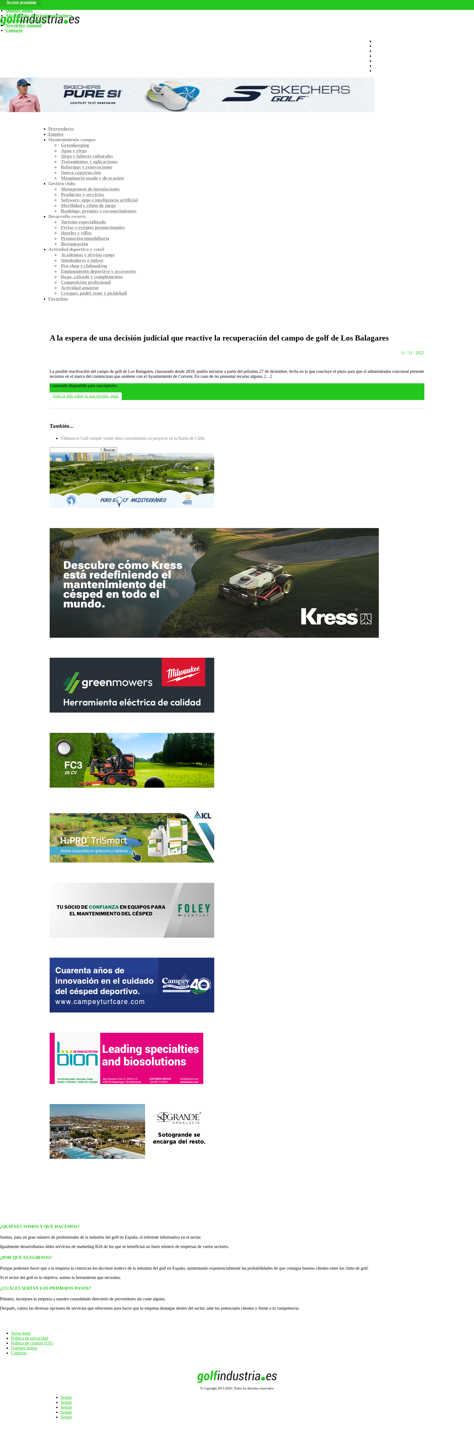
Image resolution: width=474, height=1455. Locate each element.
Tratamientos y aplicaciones (89, 161)
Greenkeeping (75, 145)
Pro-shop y (84, 265)
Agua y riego (74, 150)
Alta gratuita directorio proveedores (38, 15)
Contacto (13, 30)
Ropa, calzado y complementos (92, 276)
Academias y (88, 254)
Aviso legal (20, 1333)
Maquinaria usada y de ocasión (92, 178)
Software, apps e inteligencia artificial (99, 200)
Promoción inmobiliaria (85, 238)
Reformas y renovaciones (86, 167)
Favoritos (58, 298)
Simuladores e (82, 260)
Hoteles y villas (76, 233)
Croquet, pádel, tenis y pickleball (94, 293)
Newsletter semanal (23, 25)
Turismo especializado (83, 222)
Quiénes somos (19, 10)
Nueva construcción (81, 172)
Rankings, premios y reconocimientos (99, 211)
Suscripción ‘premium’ (26, 20)
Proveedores (61, 128)
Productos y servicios (82, 194)
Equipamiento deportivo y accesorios (98, 271)
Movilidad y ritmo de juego (88, 205)
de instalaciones (90, 189)
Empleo (56, 134)
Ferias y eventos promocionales (93, 227)
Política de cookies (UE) (32, 1343)
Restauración (74, 243)
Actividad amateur (80, 287)
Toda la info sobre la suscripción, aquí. (85, 396)
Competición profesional (86, 282)
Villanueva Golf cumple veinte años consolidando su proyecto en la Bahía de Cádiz (133, 438)
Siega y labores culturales (87, 156)
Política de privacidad (29, 1338)
